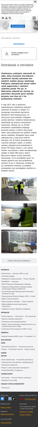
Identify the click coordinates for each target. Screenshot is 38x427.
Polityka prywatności (25, 414)
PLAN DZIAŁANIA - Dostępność (12, 370)
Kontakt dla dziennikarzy (25, 359)
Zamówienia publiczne (9, 346)
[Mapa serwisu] (6, 18)
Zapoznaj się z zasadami (26, 411)
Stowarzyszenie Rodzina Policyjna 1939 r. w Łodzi (18, 296)
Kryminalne (5, 312)
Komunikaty (6, 377)
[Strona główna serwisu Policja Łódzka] (3, 18)
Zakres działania (27, 301)
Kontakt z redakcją (6, 407)
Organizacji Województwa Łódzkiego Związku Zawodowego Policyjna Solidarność (17, 288)
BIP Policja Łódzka (30, 399)
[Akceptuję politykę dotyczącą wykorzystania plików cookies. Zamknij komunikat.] (35, 1)
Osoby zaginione (7, 316)
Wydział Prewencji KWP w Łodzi (12, 336)
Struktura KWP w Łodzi (20, 273)
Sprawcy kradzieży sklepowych (12, 319)
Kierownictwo (6, 273)
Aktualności (6, 387)
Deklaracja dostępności (9, 365)
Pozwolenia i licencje (16, 349)
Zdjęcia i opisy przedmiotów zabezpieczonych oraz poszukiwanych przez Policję (19, 325)
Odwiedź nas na (2, 398)
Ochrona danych (7, 374)
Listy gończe (19, 316)
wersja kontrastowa (6, 422)
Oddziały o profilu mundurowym (12, 384)
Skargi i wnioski (30, 349)
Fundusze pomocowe (26, 346)
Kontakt (4, 356)
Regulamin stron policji (9, 380)
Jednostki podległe (8, 276)
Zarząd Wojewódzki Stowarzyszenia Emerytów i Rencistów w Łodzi (18, 292)
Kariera (3, 353)
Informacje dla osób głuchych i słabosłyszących (17, 362)
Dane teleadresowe (8, 359)
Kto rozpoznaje (31, 316)
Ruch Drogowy (6, 340)
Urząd (3, 343)
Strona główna (6, 38)
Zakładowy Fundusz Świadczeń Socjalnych (16, 309)
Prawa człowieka (29, 279)
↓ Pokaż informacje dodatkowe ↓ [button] (19, 261)
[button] (34, 18)
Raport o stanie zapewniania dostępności (15, 367)
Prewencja (4, 332)
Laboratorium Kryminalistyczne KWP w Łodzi (17, 329)
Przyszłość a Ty (30, 336)
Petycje (4, 349)
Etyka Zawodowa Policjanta (11, 301)
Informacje (16, 38)
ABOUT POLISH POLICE (10, 299)
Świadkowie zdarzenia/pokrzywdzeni (14, 321)
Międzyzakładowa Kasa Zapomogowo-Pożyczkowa (15, 305)
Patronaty (15, 281)
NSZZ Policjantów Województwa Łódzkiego (16, 284)
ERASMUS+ (6, 281)
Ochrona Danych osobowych (21, 377)
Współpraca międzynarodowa (12, 279)
